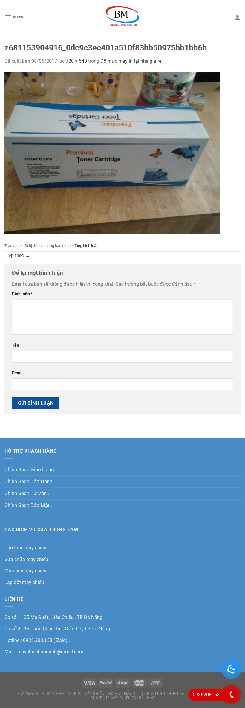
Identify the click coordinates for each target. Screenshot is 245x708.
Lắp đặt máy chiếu (24, 582)
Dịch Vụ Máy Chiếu (86, 694)
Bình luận (22, 294)
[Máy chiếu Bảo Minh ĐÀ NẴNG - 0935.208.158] (122, 17)
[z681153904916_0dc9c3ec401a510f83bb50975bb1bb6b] (112, 152)
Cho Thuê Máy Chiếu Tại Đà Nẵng (123, 698)
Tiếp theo (17, 255)
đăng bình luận (86, 245)
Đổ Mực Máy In (122, 694)
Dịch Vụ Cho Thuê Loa (162, 694)
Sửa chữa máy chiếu (26, 559)
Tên (15, 345)
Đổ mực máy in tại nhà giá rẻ (130, 61)
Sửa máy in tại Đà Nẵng (40, 694)
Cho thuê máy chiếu (25, 548)
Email (17, 373)
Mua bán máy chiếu (25, 571)
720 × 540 (76, 61)
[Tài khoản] (238, 17)
